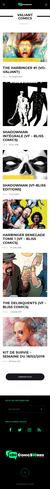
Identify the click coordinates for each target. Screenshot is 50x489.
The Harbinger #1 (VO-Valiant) (24, 70)
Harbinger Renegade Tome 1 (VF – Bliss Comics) (24, 239)
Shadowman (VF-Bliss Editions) (24, 187)
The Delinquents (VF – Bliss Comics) (24, 305)
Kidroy (5, 248)
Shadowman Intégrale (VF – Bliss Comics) (23, 136)
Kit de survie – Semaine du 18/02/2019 (24, 354)
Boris (5, 77)
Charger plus (25, 377)
